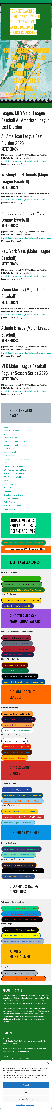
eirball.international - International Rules (20, 811)
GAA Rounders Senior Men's (15, 470)
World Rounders (10, 509)
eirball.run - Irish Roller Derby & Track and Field (22, 919)
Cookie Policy (20, 1105)
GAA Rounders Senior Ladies (15, 466)
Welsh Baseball (10, 502)
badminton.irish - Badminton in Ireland (19, 855)
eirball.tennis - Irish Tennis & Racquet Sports (21, 849)
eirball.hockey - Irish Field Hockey (17, 752)
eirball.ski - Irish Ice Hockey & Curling (18, 649)
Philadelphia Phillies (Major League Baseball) (23, 216)
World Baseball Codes (12, 506)
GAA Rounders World (12, 477)
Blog (5, 434)
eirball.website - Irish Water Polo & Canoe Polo (22, 795)
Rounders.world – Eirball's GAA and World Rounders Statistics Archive (27, 69)
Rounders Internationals (13, 495)
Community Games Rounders (15, 441)
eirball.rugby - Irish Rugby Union (16, 747)
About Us (7, 427)
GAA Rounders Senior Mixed (15, 473)
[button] (48, 1063)
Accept (26, 1085)
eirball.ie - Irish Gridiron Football (16, 638)
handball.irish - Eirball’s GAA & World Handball (22, 584)
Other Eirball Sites (11, 484)
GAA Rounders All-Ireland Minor (16, 459)
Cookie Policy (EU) (11, 445)
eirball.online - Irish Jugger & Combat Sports (21, 914)
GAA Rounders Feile (12, 463)
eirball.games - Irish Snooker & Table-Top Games (23, 871)
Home (6, 481)
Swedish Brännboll (11, 498)
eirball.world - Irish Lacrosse (15, 665)
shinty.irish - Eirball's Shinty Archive (18, 606)
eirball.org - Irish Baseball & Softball (18, 655)
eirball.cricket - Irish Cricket (14, 758)
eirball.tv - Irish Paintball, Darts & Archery (20, 908)
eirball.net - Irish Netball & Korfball (17, 714)
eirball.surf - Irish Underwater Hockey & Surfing (22, 801)
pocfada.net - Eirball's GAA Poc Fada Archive (21, 600)
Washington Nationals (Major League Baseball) (24, 177)
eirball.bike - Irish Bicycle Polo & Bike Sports (21, 935)
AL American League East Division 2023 (22, 139)
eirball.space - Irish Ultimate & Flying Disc (20, 676)
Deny (26, 1092)
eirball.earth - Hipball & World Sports (18, 823)
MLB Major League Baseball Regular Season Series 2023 (24, 369)
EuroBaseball (9, 448)
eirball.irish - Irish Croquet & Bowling (18, 876)
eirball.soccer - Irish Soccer (14, 741)
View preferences (26, 1099)
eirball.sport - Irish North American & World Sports (24, 543)
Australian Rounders (12, 430)
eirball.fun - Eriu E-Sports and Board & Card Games (23, 979)
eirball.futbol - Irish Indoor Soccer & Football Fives (23, 682)
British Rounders (10, 438)
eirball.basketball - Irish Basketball (17, 643)
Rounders (7, 491)
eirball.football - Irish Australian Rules (18, 719)
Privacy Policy (30, 1105)
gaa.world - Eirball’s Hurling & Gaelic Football (21, 579)
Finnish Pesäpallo (10, 452)
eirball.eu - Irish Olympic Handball (17, 790)
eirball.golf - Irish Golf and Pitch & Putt (19, 865)
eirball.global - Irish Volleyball (15, 671)
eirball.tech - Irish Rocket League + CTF (19, 973)
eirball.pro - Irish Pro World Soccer (17, 730)
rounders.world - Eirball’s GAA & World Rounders (23, 590)
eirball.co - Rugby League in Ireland (17, 725)
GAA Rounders (10, 455)
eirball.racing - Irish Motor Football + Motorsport (23, 941)
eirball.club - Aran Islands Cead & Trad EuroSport (23, 817)
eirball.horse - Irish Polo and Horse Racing (20, 930)
